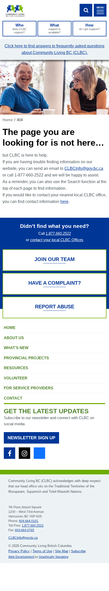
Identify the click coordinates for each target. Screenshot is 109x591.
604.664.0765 (24, 530)
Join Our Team (54, 259)
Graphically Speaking (53, 557)
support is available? (54, 28)
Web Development (21, 557)
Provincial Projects (26, 358)
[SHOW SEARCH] (86, 10)
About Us (14, 338)
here (64, 201)
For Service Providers (28, 388)
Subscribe (78, 551)
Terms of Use (42, 551)
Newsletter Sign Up (31, 437)
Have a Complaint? (54, 283)
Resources (16, 368)
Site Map (61, 551)
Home (9, 327)
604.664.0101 (28, 521)
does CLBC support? (19, 28)
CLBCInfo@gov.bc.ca (83, 168)
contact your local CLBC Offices (56, 240)
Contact (13, 398)
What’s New (16, 348)
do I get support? (89, 27)
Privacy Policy (19, 551)
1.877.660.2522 (58, 233)
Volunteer (15, 378)
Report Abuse (54, 306)
